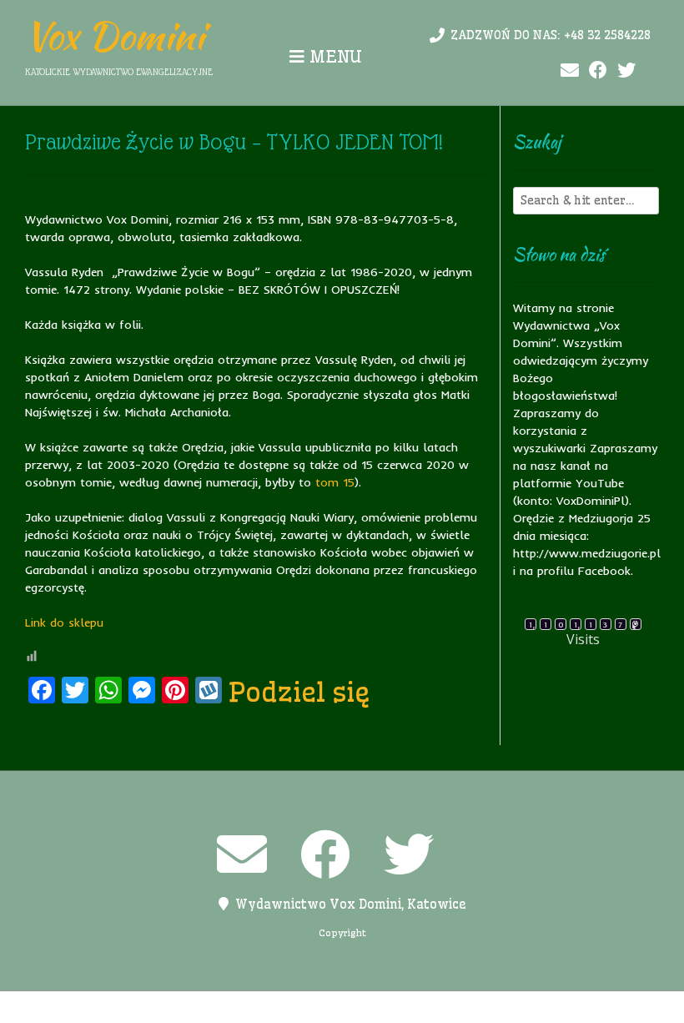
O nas (276, 1007)
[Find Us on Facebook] (598, 70)
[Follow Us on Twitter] (626, 70)
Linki (233, 1007)
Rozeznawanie (479, 1007)
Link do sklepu (64, 622)
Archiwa (139, 1007)
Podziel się (299, 691)
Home (191, 1007)
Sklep (548, 1007)
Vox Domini (114, 36)
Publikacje (395, 1007)
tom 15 (335, 482)
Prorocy (327, 1007)
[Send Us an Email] (570, 70)
